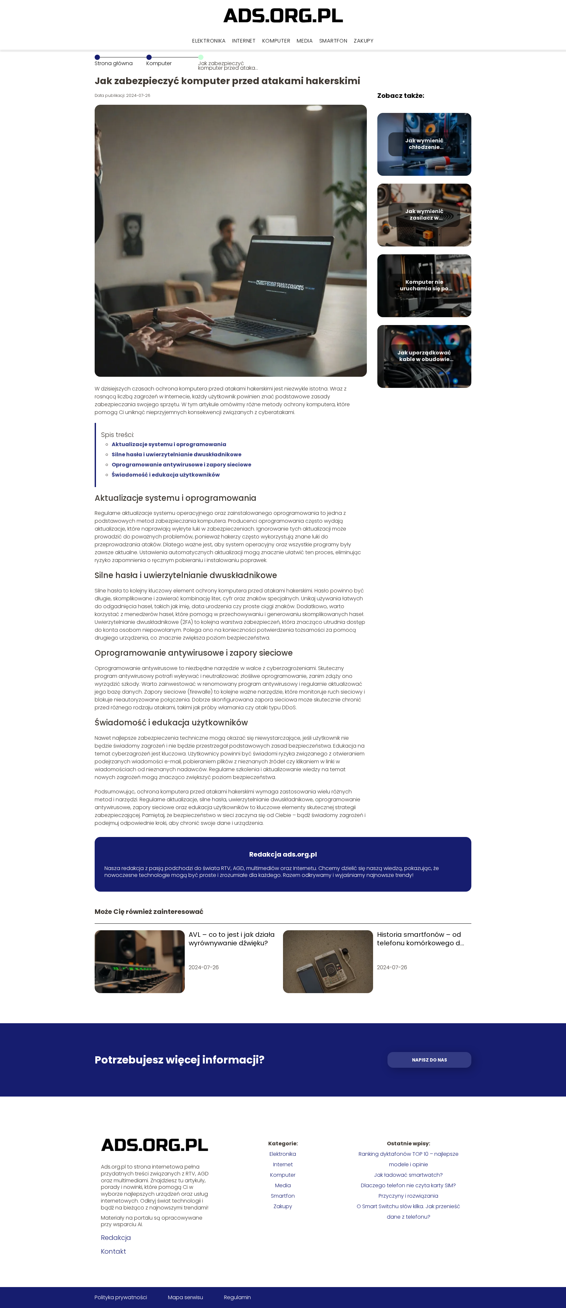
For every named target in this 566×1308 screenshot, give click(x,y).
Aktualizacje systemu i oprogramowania (169, 444)
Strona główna (114, 63)
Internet (244, 41)
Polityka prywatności (121, 1297)
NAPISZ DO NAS (429, 1060)
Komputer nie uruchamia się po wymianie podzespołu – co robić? (424, 286)
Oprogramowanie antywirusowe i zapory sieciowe (181, 464)
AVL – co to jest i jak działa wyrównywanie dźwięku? (232, 938)
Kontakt (113, 1251)
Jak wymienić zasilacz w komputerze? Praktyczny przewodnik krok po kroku (424, 215)
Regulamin (237, 1297)
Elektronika (209, 41)
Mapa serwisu (185, 1297)
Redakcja (116, 1237)
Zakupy (363, 41)
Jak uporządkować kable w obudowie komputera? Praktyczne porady (424, 356)
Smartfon (333, 41)
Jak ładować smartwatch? (408, 1175)
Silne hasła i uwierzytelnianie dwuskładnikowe (176, 454)
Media (305, 41)
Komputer (276, 41)
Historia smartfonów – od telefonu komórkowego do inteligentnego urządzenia (420, 938)
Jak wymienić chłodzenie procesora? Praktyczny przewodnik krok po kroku (424, 144)
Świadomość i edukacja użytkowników (166, 475)
